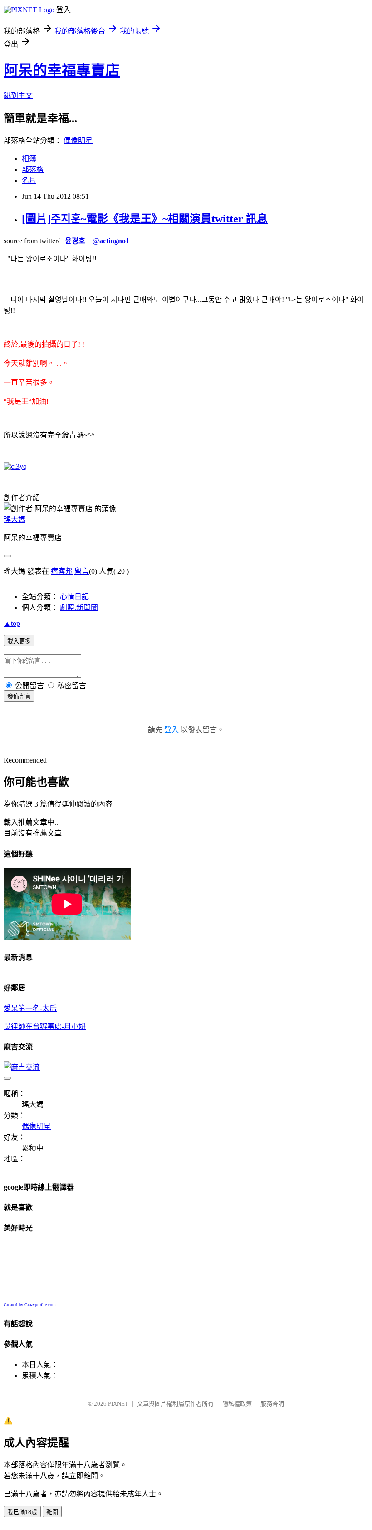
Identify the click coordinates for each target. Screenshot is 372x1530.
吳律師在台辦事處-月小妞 (45, 1026)
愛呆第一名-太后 (30, 1008)
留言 (81, 571)
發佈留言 (19, 696)
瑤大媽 (14, 519)
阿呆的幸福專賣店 (62, 70)
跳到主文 (18, 95)
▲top (12, 623)
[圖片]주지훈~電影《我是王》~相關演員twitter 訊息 (145, 219)
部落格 (33, 169)
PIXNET (118, 1403)
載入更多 (19, 641)
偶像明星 (78, 140)
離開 (52, 1512)
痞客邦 (62, 571)
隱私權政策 (237, 1403)
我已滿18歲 (22, 1512)
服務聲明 (272, 1403)
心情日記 (74, 596)
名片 (29, 180)
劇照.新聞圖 (79, 607)
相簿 (29, 158)
